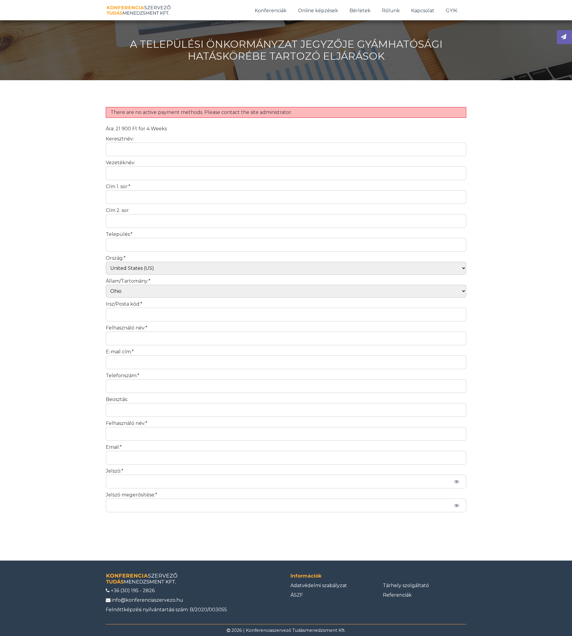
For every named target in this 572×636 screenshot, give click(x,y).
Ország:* (116, 258)
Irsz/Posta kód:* (124, 304)
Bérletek (360, 10)
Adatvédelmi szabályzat (318, 585)
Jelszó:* (114, 471)
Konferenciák (271, 10)
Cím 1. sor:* (118, 186)
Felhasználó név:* (126, 328)
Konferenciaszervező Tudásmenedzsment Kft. (296, 630)
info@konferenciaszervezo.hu (147, 600)
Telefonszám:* (122, 375)
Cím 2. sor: (118, 210)
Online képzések (318, 10)
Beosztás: (117, 399)
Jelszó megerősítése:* (131, 495)
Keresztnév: (120, 139)
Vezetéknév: (120, 162)
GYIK (451, 10)
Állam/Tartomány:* (128, 281)
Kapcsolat (422, 10)
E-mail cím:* (120, 352)
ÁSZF (296, 595)
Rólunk (391, 10)
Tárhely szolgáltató (406, 585)
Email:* (114, 447)
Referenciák (397, 595)
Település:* (119, 234)
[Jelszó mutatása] (456, 481)
